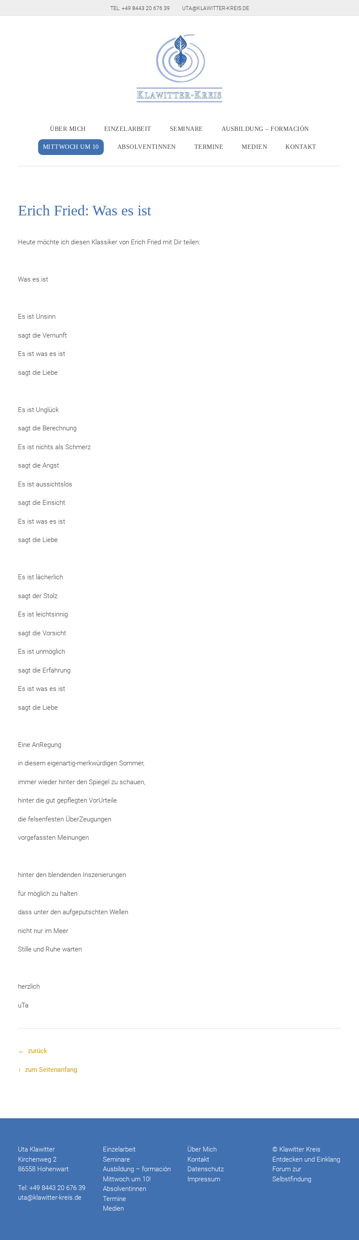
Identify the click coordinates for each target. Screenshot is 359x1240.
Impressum (203, 1179)
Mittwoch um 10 (71, 147)
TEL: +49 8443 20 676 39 (140, 8)
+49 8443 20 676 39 (57, 1188)
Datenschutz (205, 1169)
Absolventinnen (146, 147)
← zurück (32, 1051)
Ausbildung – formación (265, 129)
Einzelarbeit (127, 129)
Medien (254, 147)
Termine (209, 147)
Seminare (186, 129)
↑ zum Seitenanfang (47, 1070)
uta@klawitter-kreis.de (215, 8)
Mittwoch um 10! (127, 1179)
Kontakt (301, 147)
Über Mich (68, 129)
